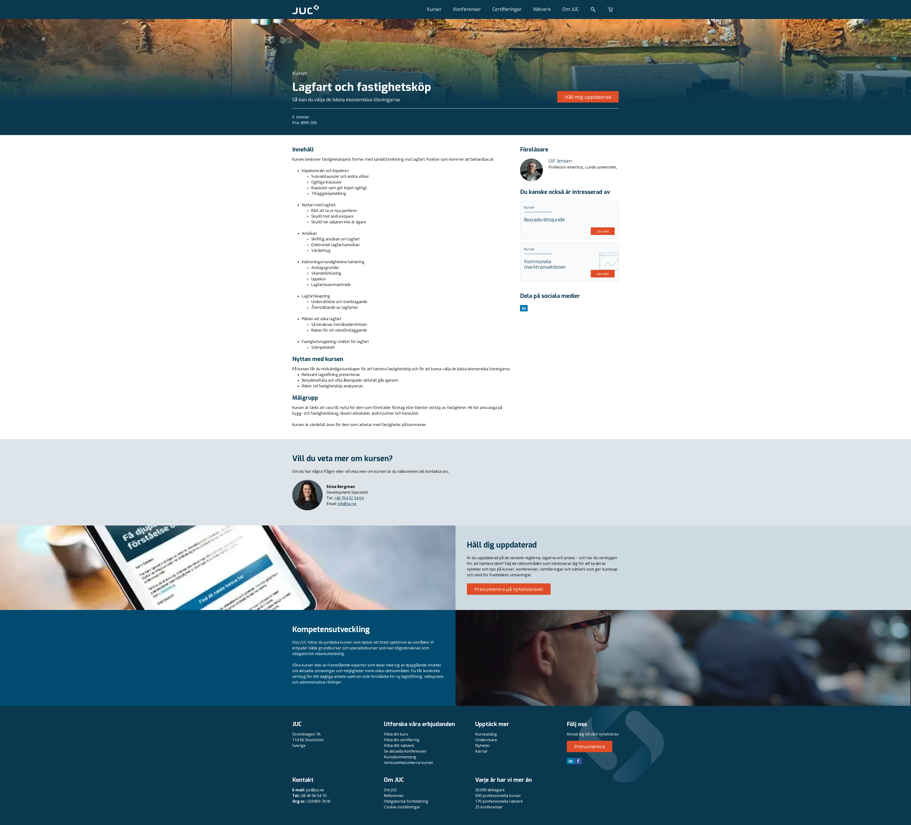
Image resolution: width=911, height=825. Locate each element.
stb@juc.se (347, 503)
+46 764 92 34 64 (348, 498)
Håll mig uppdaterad (588, 97)
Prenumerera (589, 746)
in (570, 761)
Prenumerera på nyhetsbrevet (508, 589)
